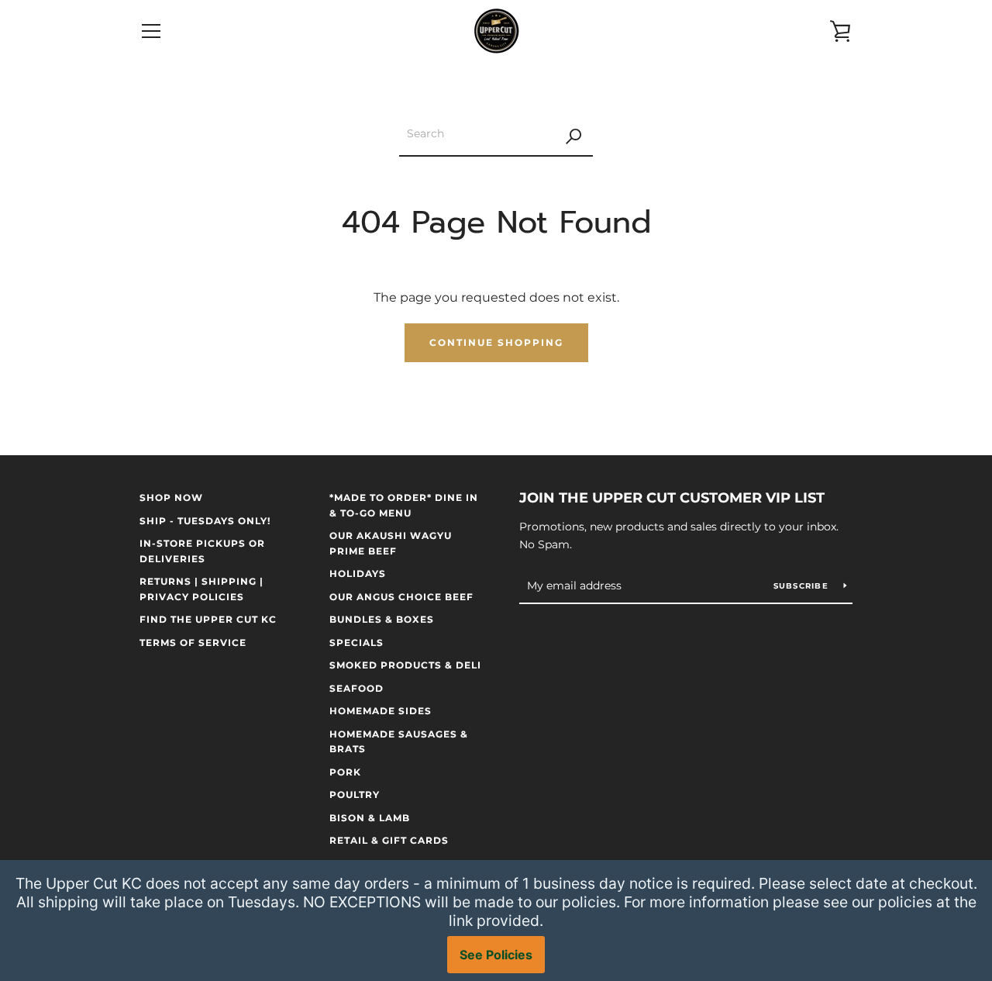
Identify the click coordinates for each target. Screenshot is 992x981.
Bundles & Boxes (381, 619)
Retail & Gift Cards (389, 840)
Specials (356, 642)
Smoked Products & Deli (405, 665)
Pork (345, 772)
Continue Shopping (496, 342)
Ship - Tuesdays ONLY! (205, 521)
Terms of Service (193, 642)
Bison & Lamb (369, 818)
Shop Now (171, 497)
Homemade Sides (380, 711)
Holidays (357, 573)
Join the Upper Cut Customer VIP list (672, 497)
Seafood (356, 688)
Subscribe (802, 586)
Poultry (354, 794)
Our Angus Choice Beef (401, 597)
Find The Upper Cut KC (208, 619)
